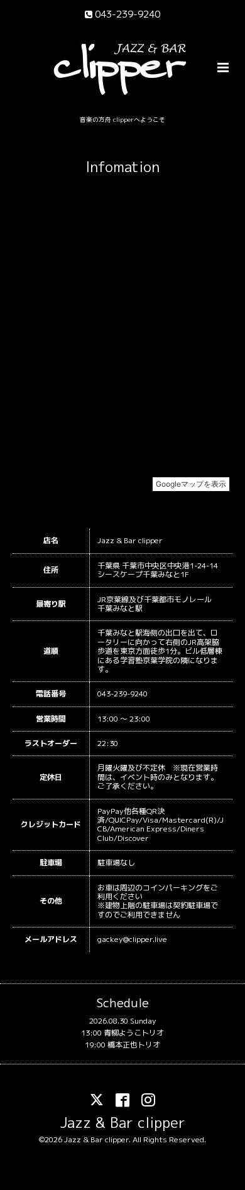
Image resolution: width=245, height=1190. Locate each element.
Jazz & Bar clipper (122, 1122)
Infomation (122, 166)
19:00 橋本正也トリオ (122, 1044)
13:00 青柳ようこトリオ (122, 1032)
